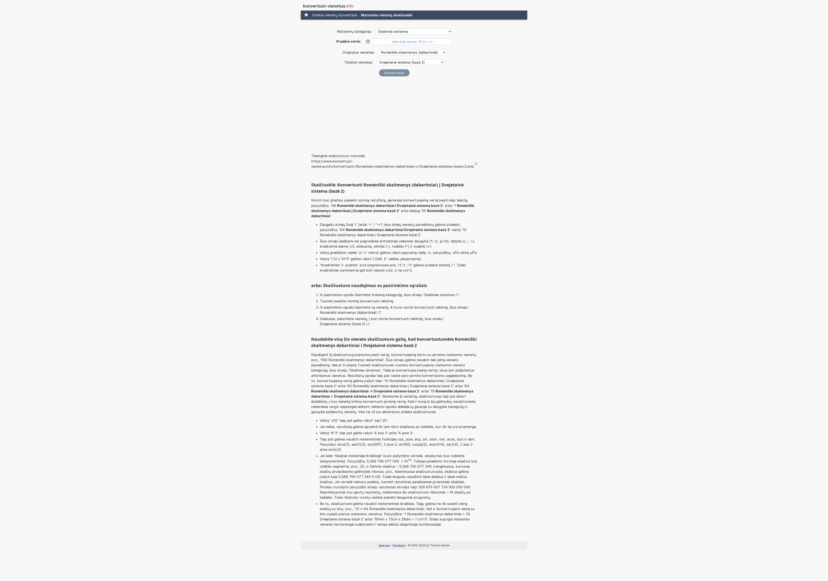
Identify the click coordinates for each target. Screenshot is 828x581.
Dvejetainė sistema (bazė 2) (342, 324)
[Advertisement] (394, 112)
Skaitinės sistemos (439, 295)
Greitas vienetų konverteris (335, 15)
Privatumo (399, 545)
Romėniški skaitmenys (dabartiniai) (348, 312)
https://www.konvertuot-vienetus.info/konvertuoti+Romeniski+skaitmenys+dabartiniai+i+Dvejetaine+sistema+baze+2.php (392, 164)
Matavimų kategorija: (354, 31)
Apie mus (384, 545)
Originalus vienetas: (359, 52)
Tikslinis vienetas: (359, 62)
